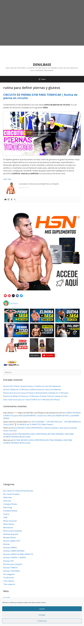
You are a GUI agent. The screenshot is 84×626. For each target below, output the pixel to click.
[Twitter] (15, 199)
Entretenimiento (10, 510)
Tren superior (9, 584)
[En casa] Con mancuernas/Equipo (18, 490)
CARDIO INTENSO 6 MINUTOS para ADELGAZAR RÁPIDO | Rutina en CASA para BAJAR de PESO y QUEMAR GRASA (42, 415)
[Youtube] (5, 199)
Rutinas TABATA (10, 567)
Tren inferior (8, 581)
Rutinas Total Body (11, 571)
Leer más (7, 179)
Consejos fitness (10, 504)
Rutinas (6, 544)
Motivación (8, 527)
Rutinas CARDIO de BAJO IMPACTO (18, 554)
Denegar (42, 615)
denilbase (7, 434)
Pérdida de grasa (10, 534)
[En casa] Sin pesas (11, 494)
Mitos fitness (8, 524)
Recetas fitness (9, 537)
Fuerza (6, 514)
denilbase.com (24, 187)
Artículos (7, 500)
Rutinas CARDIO (10, 547)
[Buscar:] (42, 372)
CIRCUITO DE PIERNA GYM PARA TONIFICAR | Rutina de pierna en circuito (40, 96)
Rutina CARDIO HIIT (11, 541)
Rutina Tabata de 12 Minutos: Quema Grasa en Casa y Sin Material (32, 389)
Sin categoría (9, 574)
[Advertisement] (42, 28)
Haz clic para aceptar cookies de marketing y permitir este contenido (42, 133)
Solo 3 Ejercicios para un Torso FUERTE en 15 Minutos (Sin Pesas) (31, 399)
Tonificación (8, 577)
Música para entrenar (12, 530)
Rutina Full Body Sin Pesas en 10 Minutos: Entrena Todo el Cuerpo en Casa (35, 396)
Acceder (6, 597)
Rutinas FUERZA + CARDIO (14, 557)
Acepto (42, 609)
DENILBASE (42, 64)
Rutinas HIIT (8, 561)
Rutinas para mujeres (12, 564)
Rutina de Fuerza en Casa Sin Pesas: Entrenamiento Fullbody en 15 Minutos (35, 393)
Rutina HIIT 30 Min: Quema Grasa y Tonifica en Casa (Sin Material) (31, 386)
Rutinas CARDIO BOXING (13, 551)
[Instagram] (9, 199)
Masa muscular (10, 521)
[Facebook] (12, 199)
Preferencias (42, 621)
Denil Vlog (7, 507)
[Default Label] (5, 295)
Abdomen (7, 497)
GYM (5, 517)
